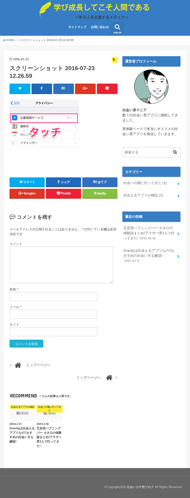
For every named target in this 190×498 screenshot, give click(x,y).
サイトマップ (77, 27)
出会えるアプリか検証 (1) (143, 195)
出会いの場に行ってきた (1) (145, 183)
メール (15, 307)
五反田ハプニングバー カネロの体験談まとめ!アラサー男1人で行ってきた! (149, 233)
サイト (14, 324)
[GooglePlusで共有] (85, 88)
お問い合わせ (100, 27)
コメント (16, 244)
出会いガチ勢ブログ (140, 487)
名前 (14, 289)
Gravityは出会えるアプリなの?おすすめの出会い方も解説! (148, 256)
